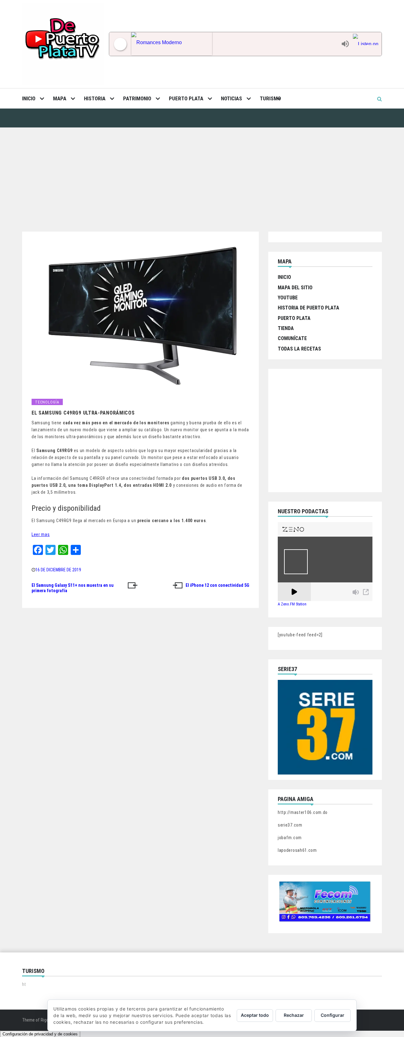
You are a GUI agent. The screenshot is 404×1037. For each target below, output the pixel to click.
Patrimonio (137, 98)
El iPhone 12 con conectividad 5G (217, 585)
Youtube (288, 298)
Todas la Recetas (299, 349)
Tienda (286, 328)
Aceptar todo (255, 1015)
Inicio (28, 98)
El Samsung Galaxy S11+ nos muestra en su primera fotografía (73, 588)
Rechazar (294, 1015)
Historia (94, 98)
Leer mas (41, 534)
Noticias (231, 98)
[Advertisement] (202, 175)
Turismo (270, 98)
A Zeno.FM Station (292, 604)
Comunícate (292, 338)
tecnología (47, 402)
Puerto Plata (186, 98)
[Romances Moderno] (234, 44)
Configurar (332, 1015)
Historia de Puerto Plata (308, 308)
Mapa (59, 98)
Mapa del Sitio (295, 288)
